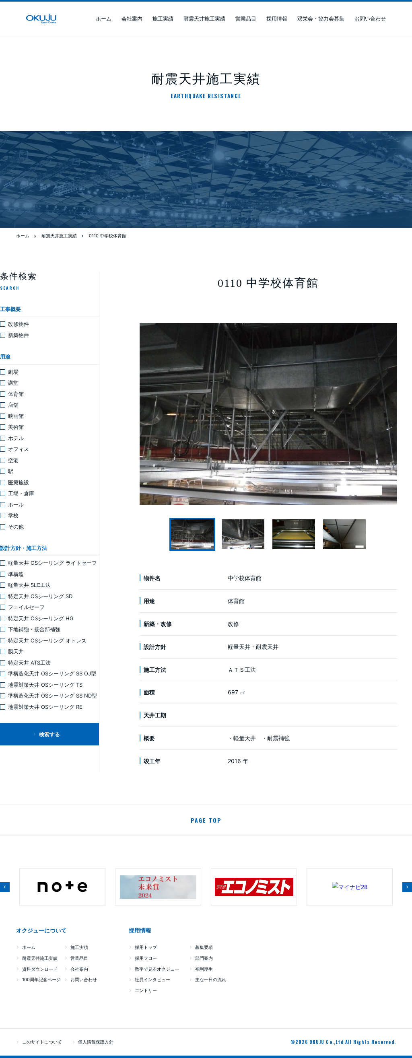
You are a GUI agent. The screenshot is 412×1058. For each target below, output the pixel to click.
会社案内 (132, 18)
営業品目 (245, 18)
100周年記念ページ (41, 979)
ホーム (103, 18)
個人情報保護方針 (95, 1042)
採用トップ (146, 947)
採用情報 (276, 18)
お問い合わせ (370, 18)
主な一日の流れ (210, 979)
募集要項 (204, 947)
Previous (5, 887)
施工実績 (162, 18)
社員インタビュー (152, 979)
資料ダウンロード (40, 969)
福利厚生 (204, 969)
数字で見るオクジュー (157, 969)
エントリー (146, 990)
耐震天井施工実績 (204, 18)
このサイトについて (42, 1042)
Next (407, 887)
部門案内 (204, 958)
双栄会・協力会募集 (320, 18)
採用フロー (146, 958)
